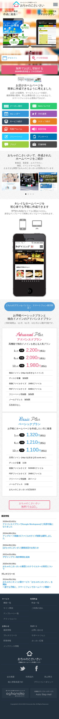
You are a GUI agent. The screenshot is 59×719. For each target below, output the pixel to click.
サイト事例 (8, 608)
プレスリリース (10, 635)
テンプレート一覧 (11, 613)
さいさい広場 (37, 641)
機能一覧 (7, 603)
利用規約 (29, 677)
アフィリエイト (10, 619)
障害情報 (7, 641)
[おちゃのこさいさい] (29, 6)
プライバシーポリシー (43, 682)
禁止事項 (48, 677)
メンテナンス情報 (11, 646)
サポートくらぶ (38, 635)
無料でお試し (29, 505)
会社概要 (11, 677)
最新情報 (7, 630)
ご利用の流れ (37, 608)
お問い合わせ (37, 630)
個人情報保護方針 (15, 682)
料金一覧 (35, 603)
